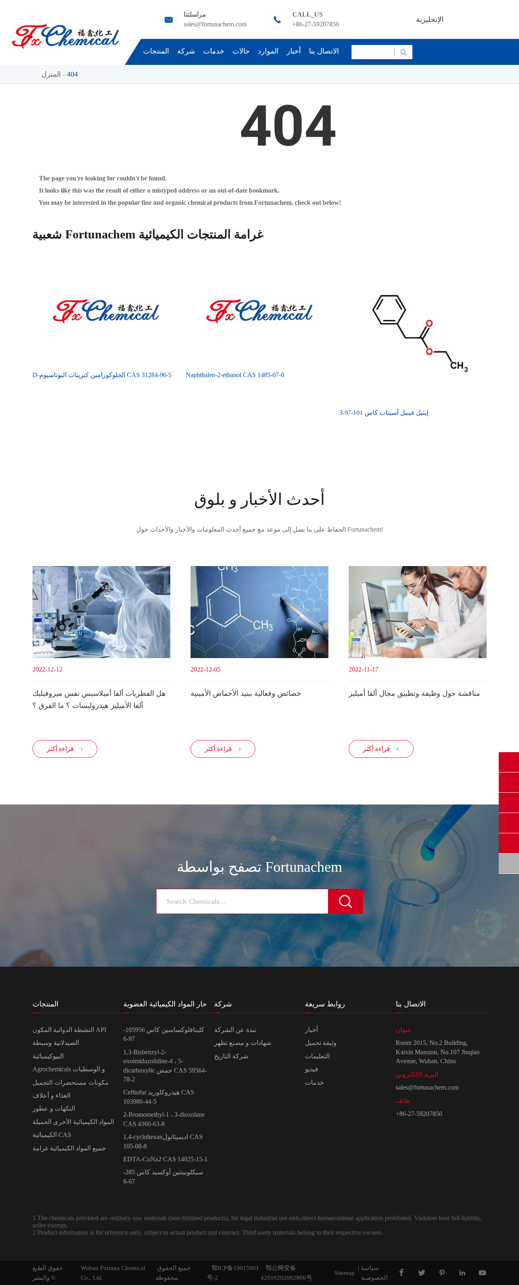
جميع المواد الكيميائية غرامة (69, 1148)
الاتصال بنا (324, 51)
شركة (186, 51)
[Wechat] (509, 843)
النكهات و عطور (53, 1108)
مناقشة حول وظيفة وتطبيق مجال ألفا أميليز (414, 693)
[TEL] (509, 823)
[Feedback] (509, 863)
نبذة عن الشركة (235, 1029)
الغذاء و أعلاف (51, 1095)
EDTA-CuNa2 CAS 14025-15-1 (165, 1159)
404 (72, 74)
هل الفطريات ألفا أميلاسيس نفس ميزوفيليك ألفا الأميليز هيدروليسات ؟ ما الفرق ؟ (99, 699)
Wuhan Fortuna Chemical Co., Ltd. (113, 1273)
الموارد (268, 51)
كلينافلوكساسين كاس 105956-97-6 (163, 1034)
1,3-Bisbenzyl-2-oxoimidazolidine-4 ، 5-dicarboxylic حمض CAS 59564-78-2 (165, 1066)
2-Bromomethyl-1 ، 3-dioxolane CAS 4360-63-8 (164, 1119)
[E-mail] (509, 782)
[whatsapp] (509, 803)
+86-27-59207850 (315, 24)
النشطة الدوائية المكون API (69, 1029)
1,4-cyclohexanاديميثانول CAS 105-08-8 (163, 1141)
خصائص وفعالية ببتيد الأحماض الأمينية (246, 693)
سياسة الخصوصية (374, 1273)
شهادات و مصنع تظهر (242, 1042)
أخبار (294, 51)
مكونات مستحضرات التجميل (70, 1082)
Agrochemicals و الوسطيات (68, 1069)
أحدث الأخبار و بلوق (259, 499)
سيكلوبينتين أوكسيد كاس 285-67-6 (163, 1176)
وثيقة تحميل (321, 1042)
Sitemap (345, 1273)
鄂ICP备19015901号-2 (233, 1273)
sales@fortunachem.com (215, 24)
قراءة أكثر (65, 748)
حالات (241, 51)
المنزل (51, 74)
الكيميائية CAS (51, 1134)
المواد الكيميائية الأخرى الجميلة (73, 1121)
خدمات (213, 51)
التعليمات (317, 1056)
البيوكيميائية (48, 1056)
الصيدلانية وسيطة (55, 1042)
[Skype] (509, 762)
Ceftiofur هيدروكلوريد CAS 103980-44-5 (158, 1097)
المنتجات (156, 51)
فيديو (311, 1069)
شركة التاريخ (231, 1056)
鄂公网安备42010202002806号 (286, 1273)
